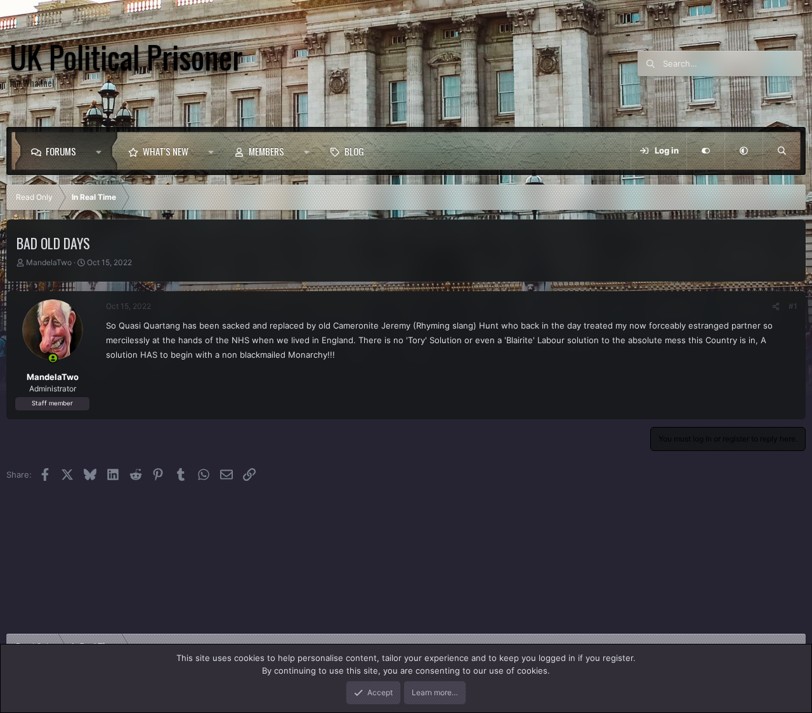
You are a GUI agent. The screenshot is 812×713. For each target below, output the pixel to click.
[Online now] (53, 358)
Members (266, 151)
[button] (102, 151)
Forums (61, 151)
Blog (354, 151)
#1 (793, 306)
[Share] (776, 306)
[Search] (782, 151)
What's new (165, 151)
